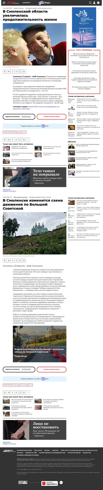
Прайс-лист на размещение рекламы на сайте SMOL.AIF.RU (79, 450)
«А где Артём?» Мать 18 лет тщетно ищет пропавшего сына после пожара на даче (87, 229)
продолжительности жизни (25, 79)
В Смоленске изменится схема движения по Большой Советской (84, 71)
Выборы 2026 (87, 452)
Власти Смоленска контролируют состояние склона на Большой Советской (84, 63)
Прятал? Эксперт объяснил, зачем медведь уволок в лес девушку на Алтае (87, 114)
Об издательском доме (24, 450)
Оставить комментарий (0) (51, 369)
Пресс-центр (38, 450)
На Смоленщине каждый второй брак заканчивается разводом (21, 160)
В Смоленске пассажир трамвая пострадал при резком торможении (53, 401)
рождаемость (34, 91)
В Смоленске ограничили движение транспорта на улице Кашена (53, 407)
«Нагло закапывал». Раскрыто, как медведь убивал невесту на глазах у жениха (88, 134)
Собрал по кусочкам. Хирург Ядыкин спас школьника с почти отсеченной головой (88, 209)
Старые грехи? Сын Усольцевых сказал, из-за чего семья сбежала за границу (88, 100)
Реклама (47, 450)
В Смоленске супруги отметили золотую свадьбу (84, 88)
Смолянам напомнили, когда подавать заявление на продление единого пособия (84, 79)
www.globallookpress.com (11, 67)
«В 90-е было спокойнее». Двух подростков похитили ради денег (87, 106)
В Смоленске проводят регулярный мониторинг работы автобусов (21, 407)
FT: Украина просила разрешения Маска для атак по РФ (86, 151)
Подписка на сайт (31, 452)
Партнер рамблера (34, 482)
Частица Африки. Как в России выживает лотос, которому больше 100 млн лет (88, 222)
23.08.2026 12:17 (7, 197)
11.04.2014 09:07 (7, 8)
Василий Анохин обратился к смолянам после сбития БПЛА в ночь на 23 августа (84, 55)
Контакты (20, 452)
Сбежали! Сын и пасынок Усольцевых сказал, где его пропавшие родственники (88, 215)
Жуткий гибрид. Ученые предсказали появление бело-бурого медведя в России (88, 120)
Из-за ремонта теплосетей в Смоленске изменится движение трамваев (21, 414)
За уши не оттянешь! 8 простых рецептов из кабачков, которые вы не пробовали (88, 127)
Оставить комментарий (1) (51, 116)
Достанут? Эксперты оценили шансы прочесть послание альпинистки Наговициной (88, 235)
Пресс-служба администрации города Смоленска (19, 255)
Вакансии (55, 450)
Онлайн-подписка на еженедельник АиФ (52, 452)
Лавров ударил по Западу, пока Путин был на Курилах (86, 165)
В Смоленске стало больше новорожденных (52, 147)
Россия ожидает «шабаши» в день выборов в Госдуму (86, 158)
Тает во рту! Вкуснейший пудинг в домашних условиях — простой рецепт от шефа (87, 202)
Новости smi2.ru (9, 191)
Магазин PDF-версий (74, 452)
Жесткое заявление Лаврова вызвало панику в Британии (87, 145)
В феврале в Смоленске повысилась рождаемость (19, 147)
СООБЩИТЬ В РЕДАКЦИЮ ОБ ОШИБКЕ (28, 455)
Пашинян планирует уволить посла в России (88, 171)
